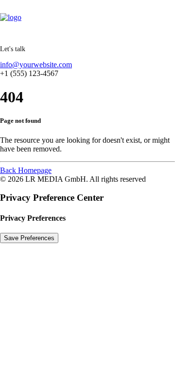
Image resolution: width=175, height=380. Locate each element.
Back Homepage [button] (26, 170)
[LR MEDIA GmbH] (87, 19)
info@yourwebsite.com (36, 64)
